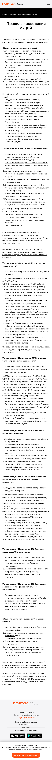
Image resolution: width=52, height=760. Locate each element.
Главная (5, 14)
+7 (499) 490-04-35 (21, 679)
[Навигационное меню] (48, 4)
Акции (12, 14)
